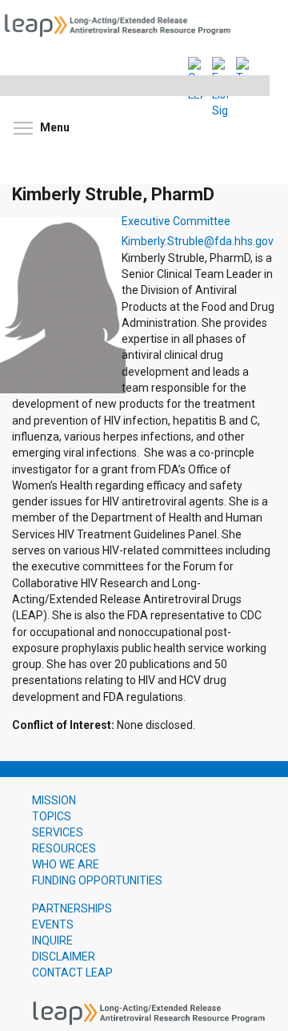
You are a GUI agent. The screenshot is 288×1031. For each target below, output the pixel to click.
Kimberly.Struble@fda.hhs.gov (198, 241)
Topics (51, 816)
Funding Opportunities (97, 880)
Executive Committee (176, 221)
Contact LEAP (72, 972)
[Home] (123, 24)
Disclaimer (63, 956)
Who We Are (65, 864)
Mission (54, 800)
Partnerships (72, 908)
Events (53, 924)
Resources (64, 848)
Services (57, 832)
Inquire (52, 940)
